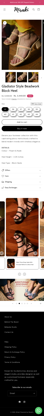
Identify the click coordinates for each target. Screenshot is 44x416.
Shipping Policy (11, 347)
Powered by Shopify (27, 412)
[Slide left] (2, 77)
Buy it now (22, 128)
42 (21, 114)
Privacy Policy (10, 357)
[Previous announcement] (4, 2)
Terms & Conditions (12, 362)
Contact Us (9, 332)
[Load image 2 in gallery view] (22, 77)
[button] (4, 9)
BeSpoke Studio (11, 327)
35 (5, 109)
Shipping (14, 99)
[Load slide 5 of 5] (27, 303)
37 (21, 109)
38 (29, 109)
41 (13, 114)
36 (13, 109)
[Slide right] (41, 77)
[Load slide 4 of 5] (24, 303)
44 (37, 114)
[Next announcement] (39, 2)
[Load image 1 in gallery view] (11, 77)
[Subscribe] (33, 393)
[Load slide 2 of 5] (19, 303)
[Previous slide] (12, 303)
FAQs (6, 342)
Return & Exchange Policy (15, 352)
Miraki (18, 412)
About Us (8, 317)
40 (5, 114)
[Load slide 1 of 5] (16, 303)
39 (37, 109)
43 (29, 114)
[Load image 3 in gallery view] (33, 77)
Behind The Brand (12, 322)
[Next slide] (31, 303)
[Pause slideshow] (41, 303)
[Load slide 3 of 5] (22, 303)
